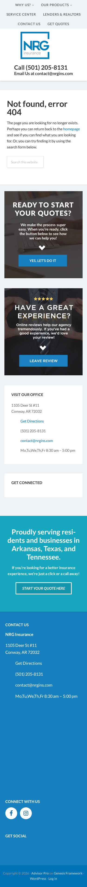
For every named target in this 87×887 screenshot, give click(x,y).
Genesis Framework (68, 873)
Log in (52, 878)
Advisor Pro (40, 873)
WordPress (38, 878)
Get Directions (32, 421)
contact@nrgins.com (36, 440)
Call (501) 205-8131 (41, 67)
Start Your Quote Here (43, 588)
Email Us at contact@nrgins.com (43, 73)
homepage (71, 129)
